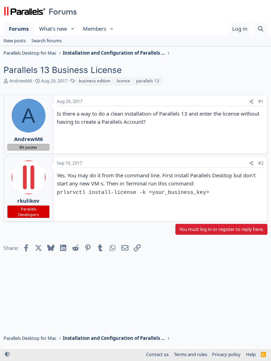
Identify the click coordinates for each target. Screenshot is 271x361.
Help (251, 354)
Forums (19, 28)
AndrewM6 (20, 81)
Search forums (46, 40)
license (123, 81)
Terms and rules (190, 354)
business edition (94, 81)
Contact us (157, 354)
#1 (261, 101)
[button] (73, 28)
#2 (261, 163)
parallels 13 (147, 81)
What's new (53, 28)
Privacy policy (226, 354)
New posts (15, 40)
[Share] (251, 102)
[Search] (260, 28)
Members (94, 28)
